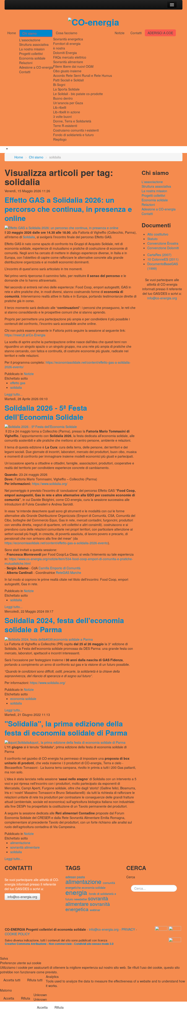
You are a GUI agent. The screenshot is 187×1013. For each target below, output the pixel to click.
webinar (95, 910)
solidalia (16, 387)
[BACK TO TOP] (6, 914)
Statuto (152, 238)
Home (11, 33)
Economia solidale (32, 58)
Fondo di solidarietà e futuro (73, 134)
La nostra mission (32, 49)
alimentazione (20, 842)
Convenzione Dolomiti (163, 248)
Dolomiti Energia (65, 52)
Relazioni (25, 62)
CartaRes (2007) (159, 254)
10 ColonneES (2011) (163, 259)
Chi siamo (29, 33)
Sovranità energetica (68, 39)
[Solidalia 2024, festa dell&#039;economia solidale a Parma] (49, 638)
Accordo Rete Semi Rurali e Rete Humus (82, 75)
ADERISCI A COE (160, 33)
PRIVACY (128, 929)
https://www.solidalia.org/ (50, 483)
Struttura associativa (34, 44)
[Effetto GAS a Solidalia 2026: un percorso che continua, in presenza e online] (61, 227)
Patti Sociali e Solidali (68, 80)
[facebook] (175, 942)
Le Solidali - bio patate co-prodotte (78, 93)
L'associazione (29, 40)
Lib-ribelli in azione (66, 112)
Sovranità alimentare (68, 62)
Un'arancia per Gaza (68, 103)
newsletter (81, 899)
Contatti (24, 72)
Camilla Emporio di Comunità (60, 568)
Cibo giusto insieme (67, 71)
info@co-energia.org (162, 298)
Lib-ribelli (59, 107)
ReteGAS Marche (68, 572)
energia (77, 892)
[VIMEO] (175, 931)
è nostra (59, 48)
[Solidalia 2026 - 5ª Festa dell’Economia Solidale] (41, 426)
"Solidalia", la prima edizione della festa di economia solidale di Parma (66, 728)
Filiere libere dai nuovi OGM (73, 66)
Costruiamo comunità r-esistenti (76, 130)
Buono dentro (63, 98)
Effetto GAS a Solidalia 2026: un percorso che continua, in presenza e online (68, 209)
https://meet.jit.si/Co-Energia (25, 335)
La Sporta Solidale (66, 89)
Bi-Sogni (59, 84)
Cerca (130, 877)
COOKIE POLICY (17, 934)
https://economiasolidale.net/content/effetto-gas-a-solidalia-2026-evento (56, 543)
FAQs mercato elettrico (69, 57)
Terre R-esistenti (65, 125)
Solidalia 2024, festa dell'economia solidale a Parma (64, 625)
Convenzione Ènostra (162, 243)
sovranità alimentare (25, 847)
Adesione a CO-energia (36, 67)
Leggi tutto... (14, 394)
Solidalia (29, 237)
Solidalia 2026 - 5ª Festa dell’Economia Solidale (46, 412)
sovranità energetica (87, 906)
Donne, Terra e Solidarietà (72, 121)
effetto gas (17, 383)
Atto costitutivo (157, 234)
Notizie (120, 33)
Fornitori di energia (67, 43)
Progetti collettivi (31, 53)
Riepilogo (60, 139)
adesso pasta (75, 876)
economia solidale (23, 698)
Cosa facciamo (66, 33)
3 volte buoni (62, 116)
